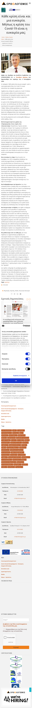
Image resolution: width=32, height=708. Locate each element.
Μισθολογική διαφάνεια (16, 450)
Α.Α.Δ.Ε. (13, 440)
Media (16, 290)
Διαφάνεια (5, 445)
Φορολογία (6, 290)
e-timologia (20, 430)
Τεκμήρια (4, 457)
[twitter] (14, 294)
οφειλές (25, 464)
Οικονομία (14, 454)
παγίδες (4, 467)
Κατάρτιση (23, 447)
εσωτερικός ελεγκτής (7, 464)
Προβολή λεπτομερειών (20, 375)
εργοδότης (20, 462)
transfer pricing (6, 440)
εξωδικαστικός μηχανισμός (9, 462)
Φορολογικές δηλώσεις (14, 457)
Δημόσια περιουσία (16, 442)
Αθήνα (27, 440)
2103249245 (20, 510)
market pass (21, 435)
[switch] (27, 359)
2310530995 (20, 491)
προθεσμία (11, 467)
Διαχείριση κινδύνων (15, 445)
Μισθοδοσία (5, 450)
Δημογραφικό (6, 442)
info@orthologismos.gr (20, 498)
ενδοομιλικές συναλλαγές (19, 459)
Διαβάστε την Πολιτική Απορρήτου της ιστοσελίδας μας (15, 625)
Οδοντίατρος (5, 454)
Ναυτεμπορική (6, 452)
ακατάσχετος (26, 457)
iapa (21, 433)
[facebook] (11, 294)
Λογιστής (12, 290)
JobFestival (5, 435)
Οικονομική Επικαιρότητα (8, 406)
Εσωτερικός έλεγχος (12, 447)
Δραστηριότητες (6, 416)
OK (16, 380)
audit (14, 430)
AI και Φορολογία (6, 430)
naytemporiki (11, 437)
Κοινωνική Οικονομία (24, 290)
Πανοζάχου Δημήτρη (21, 77)
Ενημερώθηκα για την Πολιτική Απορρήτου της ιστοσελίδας (15, 630)
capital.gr (7, 282)
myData (4, 437)
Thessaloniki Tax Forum (22, 437)
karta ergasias (13, 435)
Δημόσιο (25, 442)
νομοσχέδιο (17, 464)
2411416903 (20, 529)
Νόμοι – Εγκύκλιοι (6, 422)
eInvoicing (16, 433)
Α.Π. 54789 (20, 440)
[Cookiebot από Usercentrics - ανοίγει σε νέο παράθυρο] (23, 326)
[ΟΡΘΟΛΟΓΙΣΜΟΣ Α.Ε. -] (15, 3)
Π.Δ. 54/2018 (21, 454)
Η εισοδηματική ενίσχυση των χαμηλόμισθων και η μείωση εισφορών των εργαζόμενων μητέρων (13, 322)
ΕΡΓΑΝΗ (24, 445)
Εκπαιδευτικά (5, 413)
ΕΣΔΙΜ (4, 447)
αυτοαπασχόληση (7, 459)
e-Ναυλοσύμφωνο (7, 433)
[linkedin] (17, 294)
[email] (20, 294)
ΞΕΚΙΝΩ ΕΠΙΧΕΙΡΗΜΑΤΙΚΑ (17, 452)
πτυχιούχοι (19, 467)
